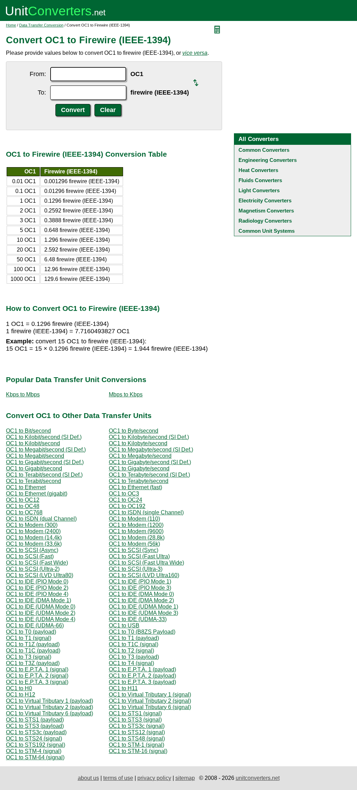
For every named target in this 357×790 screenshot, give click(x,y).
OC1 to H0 (19, 688)
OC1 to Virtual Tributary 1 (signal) (150, 695)
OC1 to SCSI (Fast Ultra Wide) (146, 563)
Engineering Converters (267, 160)
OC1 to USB (124, 625)
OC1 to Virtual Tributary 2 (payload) (49, 707)
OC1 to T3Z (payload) (33, 663)
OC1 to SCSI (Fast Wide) (37, 563)
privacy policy (154, 778)
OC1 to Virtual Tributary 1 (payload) (49, 701)
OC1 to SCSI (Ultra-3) (135, 569)
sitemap (185, 778)
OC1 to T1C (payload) (33, 651)
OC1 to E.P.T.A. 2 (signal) (37, 676)
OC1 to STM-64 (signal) (35, 757)
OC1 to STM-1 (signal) (136, 745)
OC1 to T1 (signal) (28, 638)
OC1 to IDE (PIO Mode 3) (140, 588)
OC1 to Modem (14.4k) (34, 538)
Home (11, 25)
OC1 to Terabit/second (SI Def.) (44, 475)
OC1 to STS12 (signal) (137, 732)
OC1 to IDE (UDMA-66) (35, 625)
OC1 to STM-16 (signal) (138, 751)
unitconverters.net (258, 778)
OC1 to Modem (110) (134, 519)
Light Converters (259, 190)
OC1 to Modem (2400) (33, 531)
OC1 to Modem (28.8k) (137, 538)
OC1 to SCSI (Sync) (133, 550)
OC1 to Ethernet (26, 487)
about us (88, 778)
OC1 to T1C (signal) (133, 644)
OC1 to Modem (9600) (136, 531)
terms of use (118, 778)
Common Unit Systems (266, 231)
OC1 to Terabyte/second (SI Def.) (149, 475)
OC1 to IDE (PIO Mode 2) (37, 588)
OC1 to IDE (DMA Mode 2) (141, 600)
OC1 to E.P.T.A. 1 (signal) (37, 669)
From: (38, 73)
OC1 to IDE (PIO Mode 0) (37, 581)
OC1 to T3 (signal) (28, 657)
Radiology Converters (265, 221)
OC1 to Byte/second (133, 431)
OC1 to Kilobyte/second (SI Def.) (149, 437)
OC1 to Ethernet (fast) (135, 487)
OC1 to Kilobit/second (33, 443)
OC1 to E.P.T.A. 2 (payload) (142, 676)
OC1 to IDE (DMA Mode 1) (38, 600)
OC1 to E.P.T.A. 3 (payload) (142, 682)
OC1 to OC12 (22, 500)
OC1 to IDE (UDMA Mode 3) (143, 613)
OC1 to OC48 (22, 506)
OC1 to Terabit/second (33, 481)
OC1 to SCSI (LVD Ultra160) (144, 575)
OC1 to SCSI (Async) (32, 550)
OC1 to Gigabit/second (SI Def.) (45, 462)
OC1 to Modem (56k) (134, 544)
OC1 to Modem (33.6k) (34, 544)
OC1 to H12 (20, 695)
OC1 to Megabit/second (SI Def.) (46, 450)
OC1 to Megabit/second (35, 456)
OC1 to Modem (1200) (136, 525)
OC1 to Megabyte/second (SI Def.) (151, 450)
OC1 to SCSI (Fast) (30, 556)
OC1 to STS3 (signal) (135, 720)
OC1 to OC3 (124, 494)
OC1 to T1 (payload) (134, 638)
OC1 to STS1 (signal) (135, 713)
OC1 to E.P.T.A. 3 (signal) (37, 682)
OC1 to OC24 (125, 500)
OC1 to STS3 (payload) (35, 726)
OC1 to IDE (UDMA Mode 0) (40, 607)
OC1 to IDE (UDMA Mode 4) (40, 619)
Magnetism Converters (266, 211)
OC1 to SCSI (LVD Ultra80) (39, 575)
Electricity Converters (264, 200)
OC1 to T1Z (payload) (33, 644)
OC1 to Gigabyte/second (139, 468)
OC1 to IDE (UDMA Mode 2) (40, 613)
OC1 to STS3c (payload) (36, 732)
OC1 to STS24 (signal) (34, 738)
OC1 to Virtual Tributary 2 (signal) (150, 701)
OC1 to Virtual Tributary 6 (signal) (150, 707)
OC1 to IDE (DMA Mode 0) (141, 594)
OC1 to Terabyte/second (138, 481)
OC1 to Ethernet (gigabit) (36, 494)
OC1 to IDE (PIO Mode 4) (37, 594)
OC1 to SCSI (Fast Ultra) (139, 556)
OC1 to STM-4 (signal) (33, 751)
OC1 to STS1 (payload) (35, 720)
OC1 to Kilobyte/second (138, 443)
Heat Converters (258, 170)
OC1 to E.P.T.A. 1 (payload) (142, 669)
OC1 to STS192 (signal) (35, 745)
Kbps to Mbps (23, 394)
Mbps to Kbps (126, 394)
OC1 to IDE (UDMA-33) (138, 619)
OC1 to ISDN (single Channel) (146, 512)
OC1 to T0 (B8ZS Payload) (142, 632)
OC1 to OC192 (127, 506)
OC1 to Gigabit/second (34, 468)
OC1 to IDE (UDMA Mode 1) (143, 607)
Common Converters (263, 150)
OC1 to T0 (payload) (31, 632)
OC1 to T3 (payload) (134, 657)
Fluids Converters (260, 180)
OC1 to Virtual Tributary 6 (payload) (49, 713)
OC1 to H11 (123, 688)
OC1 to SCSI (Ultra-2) (33, 569)
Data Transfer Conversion (41, 25)
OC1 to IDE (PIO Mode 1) (140, 581)
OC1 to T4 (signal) (131, 663)
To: (42, 92)
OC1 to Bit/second (28, 431)
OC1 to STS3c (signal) (137, 726)
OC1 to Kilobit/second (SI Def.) (44, 437)
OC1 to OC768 (24, 512)
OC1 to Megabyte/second (140, 456)
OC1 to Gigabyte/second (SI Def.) (150, 462)
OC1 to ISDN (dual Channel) (41, 519)
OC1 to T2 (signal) (131, 651)
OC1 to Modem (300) (32, 525)
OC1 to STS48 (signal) (137, 738)
